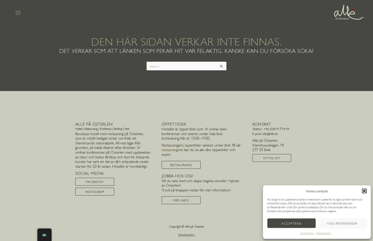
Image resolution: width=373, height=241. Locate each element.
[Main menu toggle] (18, 13)
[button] (364, 191)
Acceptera (291, 223)
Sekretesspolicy (323, 233)
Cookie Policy (307, 233)
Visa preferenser (342, 223)
